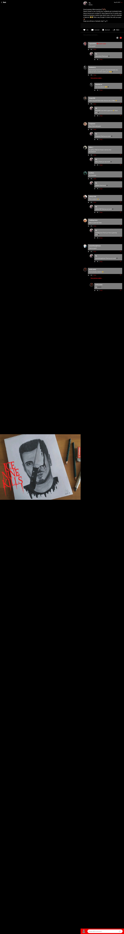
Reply (95, 49)
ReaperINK (97, 110)
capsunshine (98, 56)
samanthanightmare (100, 258)
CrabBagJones (99, 232)
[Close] (3, 2)
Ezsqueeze (97, 136)
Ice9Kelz (97, 185)
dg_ (96, 287)
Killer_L (97, 161)
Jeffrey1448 (98, 209)
